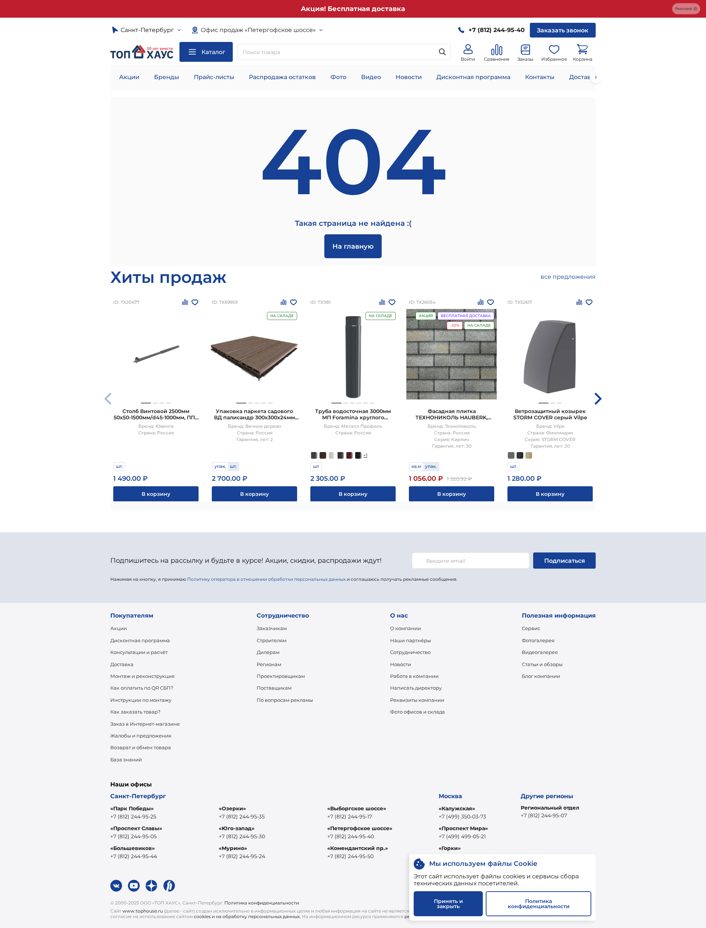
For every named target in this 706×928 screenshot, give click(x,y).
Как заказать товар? (135, 712)
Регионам (269, 664)
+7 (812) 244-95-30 (242, 836)
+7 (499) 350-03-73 (462, 816)
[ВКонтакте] (116, 886)
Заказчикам (272, 628)
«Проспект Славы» (136, 828)
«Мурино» (233, 848)
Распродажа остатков (282, 77)
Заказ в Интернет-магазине (145, 724)
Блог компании (541, 676)
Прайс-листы (214, 77)
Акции (129, 77)
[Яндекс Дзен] (151, 886)
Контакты (540, 77)
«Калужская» (457, 808)
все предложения (568, 276)
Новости (409, 77)
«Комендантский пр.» (357, 848)
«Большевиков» (132, 848)
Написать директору (416, 688)
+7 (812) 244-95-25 (133, 816)
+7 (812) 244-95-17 (349, 816)
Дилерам (268, 652)
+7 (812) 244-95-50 (350, 856)
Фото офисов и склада (417, 712)
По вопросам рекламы (285, 700)
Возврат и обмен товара (140, 747)
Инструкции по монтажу (140, 700)
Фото (338, 77)
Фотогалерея (538, 640)
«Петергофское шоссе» (359, 828)
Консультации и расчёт (139, 652)
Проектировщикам (281, 676)
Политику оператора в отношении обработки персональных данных (266, 579)
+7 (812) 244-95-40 (350, 836)
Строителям (271, 640)
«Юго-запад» (236, 828)
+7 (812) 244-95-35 (242, 816)
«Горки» (450, 848)
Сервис (531, 628)
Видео (371, 77)
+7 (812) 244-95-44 (133, 856)
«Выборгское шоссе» (356, 808)
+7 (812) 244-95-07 (544, 815)
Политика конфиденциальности (261, 903)
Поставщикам (274, 688)
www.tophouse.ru (142, 911)
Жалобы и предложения (140, 736)
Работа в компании (414, 676)
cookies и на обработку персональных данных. (247, 916)
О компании (405, 628)
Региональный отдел (550, 807)
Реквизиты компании (417, 700)
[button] (146, 403)
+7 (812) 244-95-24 (242, 856)
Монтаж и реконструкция (142, 676)
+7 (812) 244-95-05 (133, 836)
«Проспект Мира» (463, 828)
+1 (365, 455)
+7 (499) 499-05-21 (462, 836)
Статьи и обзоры (542, 664)
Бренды (166, 77)
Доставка (121, 664)
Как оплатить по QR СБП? (141, 688)
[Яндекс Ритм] (169, 886)
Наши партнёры (410, 640)
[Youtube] (134, 886)
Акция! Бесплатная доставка (353, 9)
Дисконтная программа (473, 77)
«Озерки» (232, 808)
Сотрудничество (410, 652)
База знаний (126, 759)
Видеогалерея (540, 652)
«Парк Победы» (132, 808)
